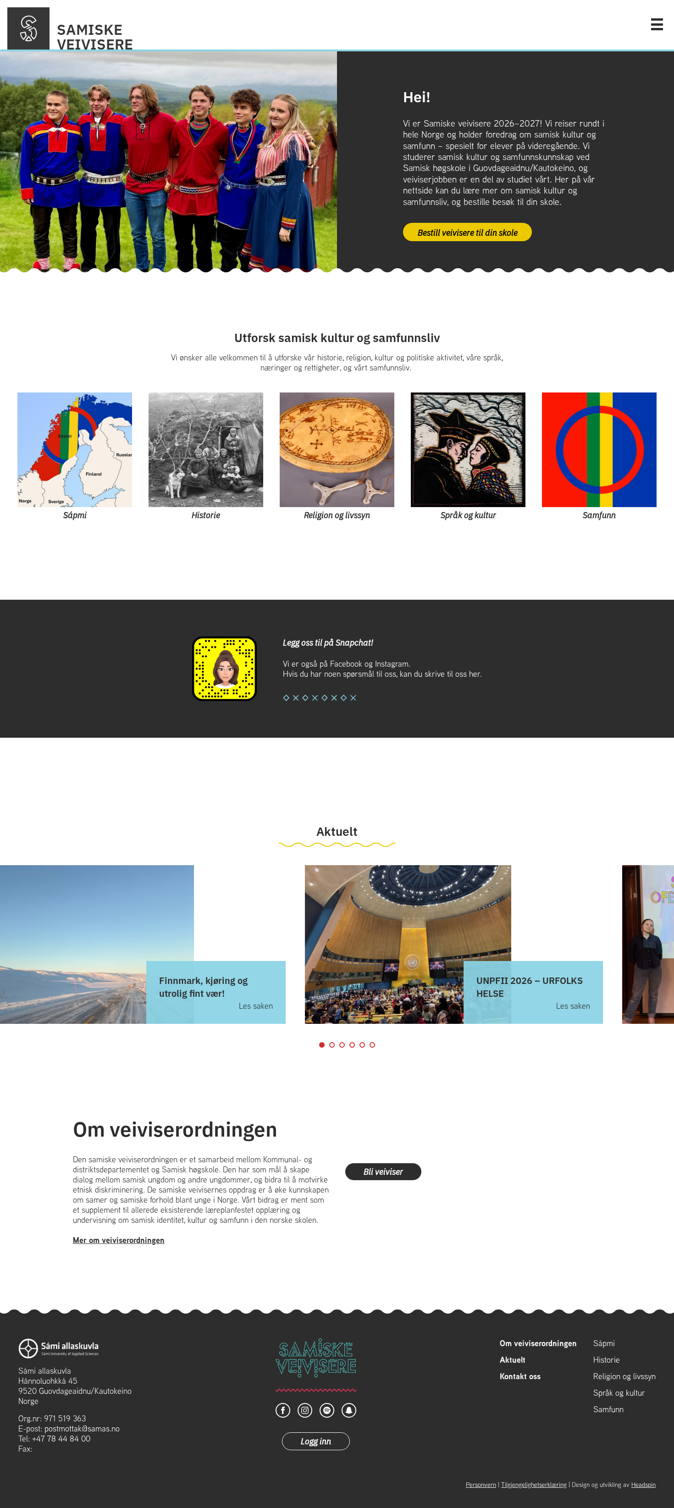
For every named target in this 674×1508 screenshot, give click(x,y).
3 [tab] (342, 1045)
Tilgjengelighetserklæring (534, 1484)
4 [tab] (352, 1045)
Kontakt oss (520, 1376)
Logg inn (316, 1441)
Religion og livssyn (624, 1376)
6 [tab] (372, 1045)
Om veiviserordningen (538, 1343)
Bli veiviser (383, 1171)
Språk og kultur (619, 1393)
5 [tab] (362, 1045)
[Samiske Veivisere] (28, 28)
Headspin (643, 1484)
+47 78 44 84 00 (61, 1438)
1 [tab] (322, 1045)
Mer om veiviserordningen (119, 1240)
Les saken (256, 1006)
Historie (606, 1360)
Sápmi (604, 1343)
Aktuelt (512, 1360)
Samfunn (608, 1409)
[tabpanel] (454, 944)
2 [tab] (332, 1045)
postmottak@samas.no (82, 1428)
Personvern (481, 1484)
